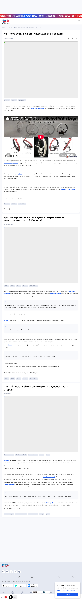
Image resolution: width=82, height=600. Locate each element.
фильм (18, 285)
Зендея (42, 455)
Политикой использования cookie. (66, 590)
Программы (5, 577)
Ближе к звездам (9, 455)
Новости (10, 27)
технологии (22, 100)
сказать (52, 293)
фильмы (25, 285)
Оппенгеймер (33, 285)
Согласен (67, 594)
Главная (4, 27)
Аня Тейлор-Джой (21, 455)
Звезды (6, 285)
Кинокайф (47, 577)
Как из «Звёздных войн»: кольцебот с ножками (27, 27)
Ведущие (33, 577)
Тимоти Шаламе (33, 455)
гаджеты (14, 100)
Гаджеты (6, 100)
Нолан (12, 285)
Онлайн (18, 577)
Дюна (47, 455)
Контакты (75, 577)
